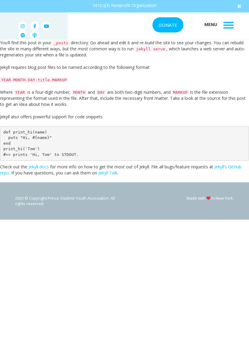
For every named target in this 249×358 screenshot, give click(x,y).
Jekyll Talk (108, 173)
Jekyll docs (39, 167)
